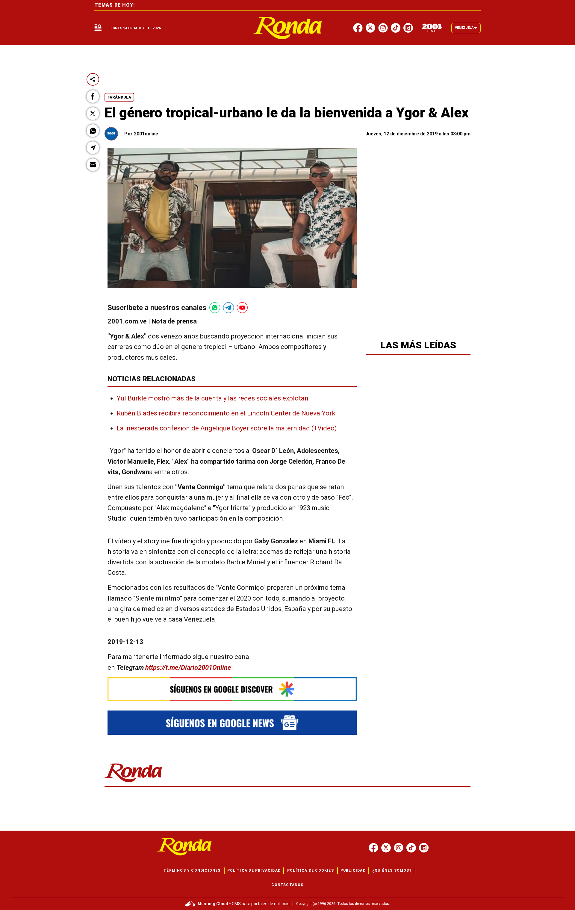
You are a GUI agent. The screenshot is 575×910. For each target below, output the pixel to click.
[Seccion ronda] (133, 782)
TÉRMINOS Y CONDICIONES (192, 870)
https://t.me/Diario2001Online (188, 667)
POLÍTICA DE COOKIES (310, 870)
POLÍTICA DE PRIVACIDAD (254, 870)
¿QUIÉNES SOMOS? (391, 870)
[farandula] (287, 28)
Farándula (119, 97)
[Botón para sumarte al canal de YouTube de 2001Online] (242, 307)
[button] (93, 96)
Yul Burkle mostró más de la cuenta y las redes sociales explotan (212, 398)
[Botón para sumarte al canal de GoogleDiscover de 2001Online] (232, 689)
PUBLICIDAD (353, 870)
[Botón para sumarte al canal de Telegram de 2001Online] (228, 307)
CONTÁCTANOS (287, 885)
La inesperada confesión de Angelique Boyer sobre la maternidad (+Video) (226, 428)
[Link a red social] (373, 847)
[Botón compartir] (93, 79)
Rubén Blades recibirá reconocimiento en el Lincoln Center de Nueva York (225, 413)
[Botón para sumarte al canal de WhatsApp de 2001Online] (214, 307)
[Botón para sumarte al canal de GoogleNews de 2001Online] (232, 723)
